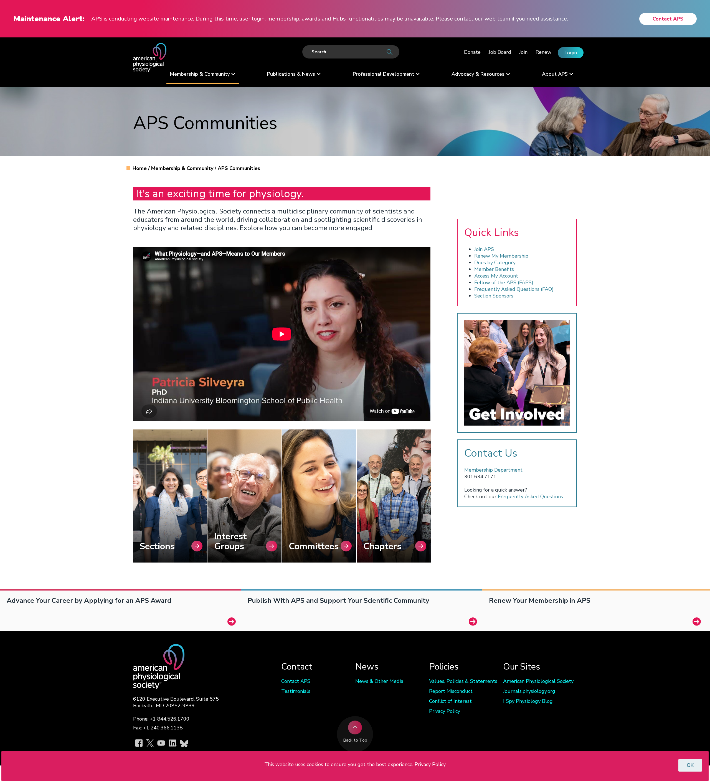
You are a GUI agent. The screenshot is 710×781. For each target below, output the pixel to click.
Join (523, 52)
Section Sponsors (493, 295)
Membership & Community (183, 168)
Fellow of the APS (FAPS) (503, 282)
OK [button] (690, 765)
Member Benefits (494, 269)
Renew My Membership (501, 256)
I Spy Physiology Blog (528, 701)
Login (570, 52)
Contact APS (668, 19)
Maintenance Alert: (49, 19)
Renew (543, 52)
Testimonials (295, 691)
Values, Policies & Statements (463, 681)
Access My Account (496, 276)
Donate (472, 52)
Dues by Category (495, 262)
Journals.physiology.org (529, 691)
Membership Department (493, 470)
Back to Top (355, 740)
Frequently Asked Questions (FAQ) (514, 289)
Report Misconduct (451, 691)
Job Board (500, 52)
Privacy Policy (444, 711)
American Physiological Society (538, 681)
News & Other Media (379, 681)
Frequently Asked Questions (530, 496)
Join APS (484, 249)
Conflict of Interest (450, 701)
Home (140, 168)
